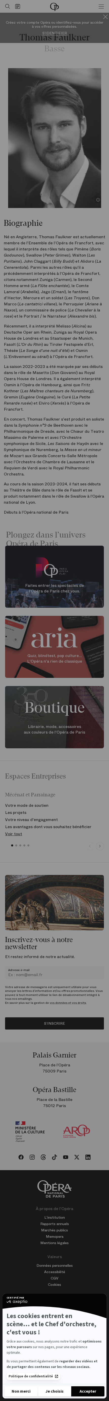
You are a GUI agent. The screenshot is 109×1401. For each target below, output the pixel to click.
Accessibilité (54, 1271)
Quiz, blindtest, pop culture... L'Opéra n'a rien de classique (54, 658)
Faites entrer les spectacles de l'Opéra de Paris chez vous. (54, 588)
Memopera (54, 1236)
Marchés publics (54, 1230)
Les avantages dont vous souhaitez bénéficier (48, 827)
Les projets (15, 812)
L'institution (54, 1217)
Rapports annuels (54, 1223)
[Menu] (101, 6)
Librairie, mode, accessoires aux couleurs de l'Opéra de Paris (54, 729)
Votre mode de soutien (26, 805)
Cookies (54, 1284)
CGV (54, 1278)
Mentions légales (54, 1242)
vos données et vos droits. (68, 1003)
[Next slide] (100, 846)
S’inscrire (54, 1023)
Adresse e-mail (19, 970)
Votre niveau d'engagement (31, 820)
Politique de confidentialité (31, 1376)
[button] (12, 845)
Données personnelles (55, 1265)
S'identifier (54, 33)
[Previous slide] (90, 846)
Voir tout (13, 834)
